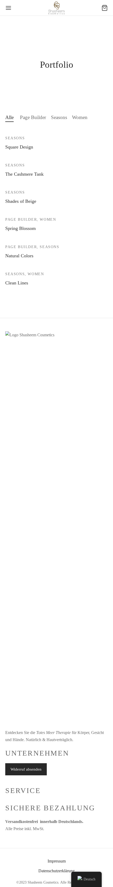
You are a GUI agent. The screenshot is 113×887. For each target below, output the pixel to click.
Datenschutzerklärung (56, 871)
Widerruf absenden (26, 769)
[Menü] (8, 8)
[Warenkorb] (104, 8)
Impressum (57, 861)
